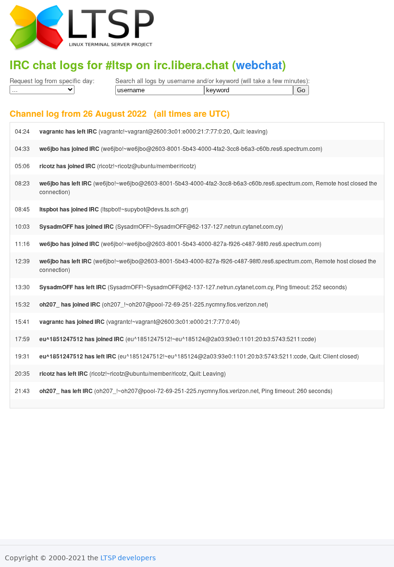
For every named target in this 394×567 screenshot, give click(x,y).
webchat (259, 64)
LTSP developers (128, 558)
